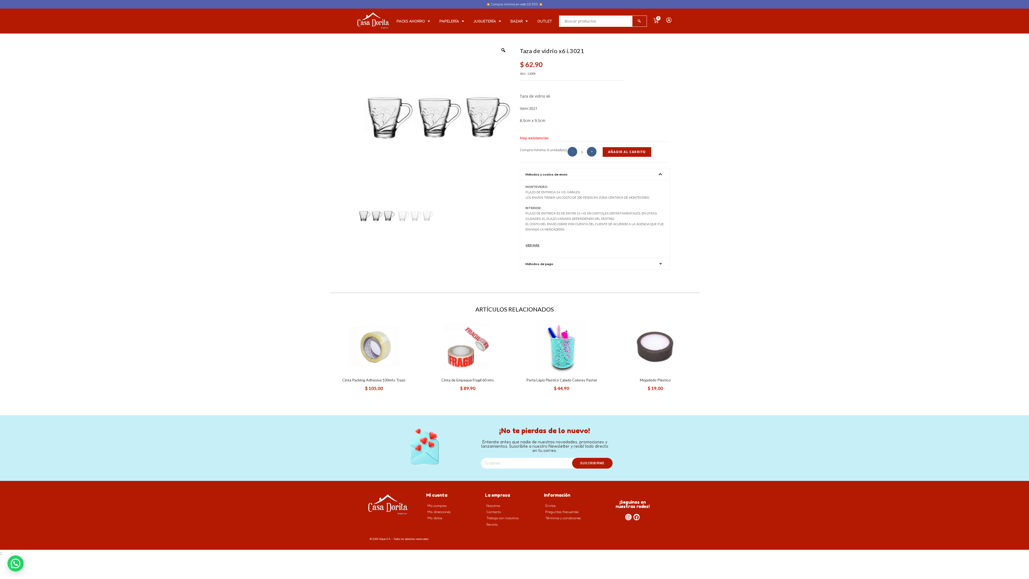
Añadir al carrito (627, 152)
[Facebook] (636, 517)
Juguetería (485, 21)
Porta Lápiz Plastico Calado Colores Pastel (561, 380)
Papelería (449, 21)
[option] (434, 119)
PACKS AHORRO (411, 21)
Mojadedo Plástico (655, 380)
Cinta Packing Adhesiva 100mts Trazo (373, 380)
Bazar (516, 21)
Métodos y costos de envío (546, 174)
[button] (595, 174)
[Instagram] (628, 517)
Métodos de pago (539, 264)
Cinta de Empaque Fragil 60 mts (467, 380)
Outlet (544, 21)
